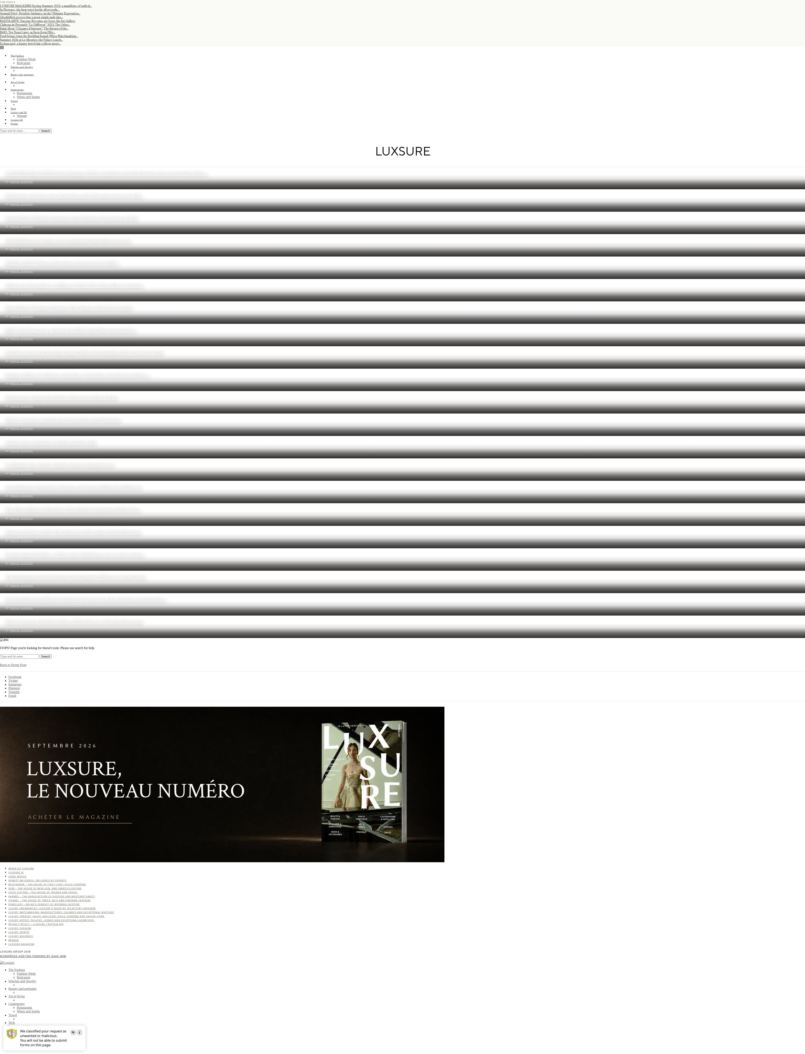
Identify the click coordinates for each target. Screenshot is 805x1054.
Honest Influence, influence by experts (37, 880)
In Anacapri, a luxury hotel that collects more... (30, 44)
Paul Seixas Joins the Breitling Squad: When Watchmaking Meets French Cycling (84, 353)
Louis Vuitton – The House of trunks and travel (43, 892)
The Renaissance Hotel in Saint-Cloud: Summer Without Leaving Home (75, 577)
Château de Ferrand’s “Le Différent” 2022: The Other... (35, 25)
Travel (14, 101)
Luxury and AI (19, 112)
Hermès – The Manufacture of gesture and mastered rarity (51, 896)
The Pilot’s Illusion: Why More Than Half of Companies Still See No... (73, 510)
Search (45, 130)
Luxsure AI (17, 120)
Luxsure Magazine (21, 944)
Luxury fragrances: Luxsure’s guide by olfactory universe (52, 908)
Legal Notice (17, 876)
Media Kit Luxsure (21, 868)
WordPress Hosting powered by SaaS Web (33, 956)
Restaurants (24, 93)
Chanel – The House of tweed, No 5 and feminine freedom (49, 900)
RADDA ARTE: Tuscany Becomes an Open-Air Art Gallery (37, 21)
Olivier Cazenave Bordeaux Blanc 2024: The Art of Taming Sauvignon (74, 622)
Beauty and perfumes (22, 74)
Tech (13, 108)
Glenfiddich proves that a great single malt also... (31, 17)
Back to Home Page (13, 665)
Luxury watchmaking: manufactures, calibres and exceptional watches (61, 912)
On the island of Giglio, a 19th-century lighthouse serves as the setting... (75, 554)
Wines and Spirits (28, 97)
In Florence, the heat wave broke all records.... (30, 10)
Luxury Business (20, 936)
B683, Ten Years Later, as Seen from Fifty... (27, 32)
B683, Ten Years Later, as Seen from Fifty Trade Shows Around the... (71, 330)
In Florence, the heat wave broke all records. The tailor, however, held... (74, 196)
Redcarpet (23, 63)
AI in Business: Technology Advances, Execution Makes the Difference (74, 487)
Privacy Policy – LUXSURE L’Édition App (36, 924)
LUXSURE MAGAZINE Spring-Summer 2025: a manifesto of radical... (46, 6)
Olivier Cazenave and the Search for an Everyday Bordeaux (63, 420)
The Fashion (17, 55)
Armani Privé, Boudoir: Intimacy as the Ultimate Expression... (40, 13)
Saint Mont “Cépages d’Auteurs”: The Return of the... (34, 28)
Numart (22, 116)
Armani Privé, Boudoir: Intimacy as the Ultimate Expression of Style (72, 218)
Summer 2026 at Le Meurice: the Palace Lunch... (31, 40)
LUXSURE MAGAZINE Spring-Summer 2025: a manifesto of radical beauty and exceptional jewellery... (106, 173)
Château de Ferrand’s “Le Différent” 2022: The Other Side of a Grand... (74, 285)
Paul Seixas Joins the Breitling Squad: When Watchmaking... (39, 36)
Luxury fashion (19, 928)
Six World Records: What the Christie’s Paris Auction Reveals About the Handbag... (86, 599)
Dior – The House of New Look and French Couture (45, 888)
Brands (13, 940)
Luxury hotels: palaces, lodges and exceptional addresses (51, 920)
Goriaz (14, 123)
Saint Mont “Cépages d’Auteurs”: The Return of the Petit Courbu (68, 308)
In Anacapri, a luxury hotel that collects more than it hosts (61, 397)
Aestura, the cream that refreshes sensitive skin (51, 442)
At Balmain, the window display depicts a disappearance (60, 465)
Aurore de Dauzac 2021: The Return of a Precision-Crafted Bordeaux (73, 532)
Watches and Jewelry (22, 67)
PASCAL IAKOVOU (21, 204)
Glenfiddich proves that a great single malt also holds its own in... (68, 241)
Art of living (18, 82)
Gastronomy (17, 89)
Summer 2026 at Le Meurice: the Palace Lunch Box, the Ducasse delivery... (78, 375)
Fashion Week (26, 59)
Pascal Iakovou (21, 182)
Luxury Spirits (19, 932)
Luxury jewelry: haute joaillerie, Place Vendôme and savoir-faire (56, 916)
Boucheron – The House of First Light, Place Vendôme (47, 884)
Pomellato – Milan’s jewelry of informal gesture (44, 904)
